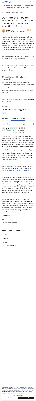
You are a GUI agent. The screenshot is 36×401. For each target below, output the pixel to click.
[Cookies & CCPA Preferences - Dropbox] (18, 392)
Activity (5, 242)
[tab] (5, 119)
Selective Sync (15, 170)
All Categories (7, 235)
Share (4, 106)
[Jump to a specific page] (32, 124)
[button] (3, 31)
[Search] (30, 2)
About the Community (9, 245)
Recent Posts (6, 238)
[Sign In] (33, 2)
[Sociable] (25, 128)
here (15, 7)
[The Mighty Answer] (22, 128)
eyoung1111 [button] (9, 30)
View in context (6, 215)
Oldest (9, 124)
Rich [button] (7, 128)
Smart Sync (25, 170)
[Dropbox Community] (9, 2)
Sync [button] (4, 113)
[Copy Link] (7, 34)
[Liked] (31, 30)
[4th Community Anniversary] (28, 30)
